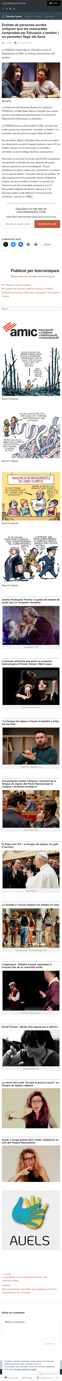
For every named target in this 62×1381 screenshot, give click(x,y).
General (27, 16)
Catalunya (49, 16)
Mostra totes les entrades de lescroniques (33, 276)
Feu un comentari (25, 43)
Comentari (49, 1343)
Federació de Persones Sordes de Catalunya (24, 288)
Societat (37, 16)
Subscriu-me (47, 224)
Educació (19, 284)
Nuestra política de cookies (25, 1369)
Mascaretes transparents (35, 292)
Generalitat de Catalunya (12, 292)
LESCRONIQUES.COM (14, 3)
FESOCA (49, 288)
